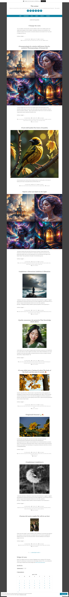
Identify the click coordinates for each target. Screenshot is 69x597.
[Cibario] (36, 11)
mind (29, 453)
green (26, 453)
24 (19, 587)
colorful (22, 453)
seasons (24, 120)
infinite (37, 119)
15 (44, 583)
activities (25, 361)
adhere (28, 361)
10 (19, 583)
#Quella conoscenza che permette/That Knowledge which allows (34, 321)
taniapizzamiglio (28, 39)
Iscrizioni (48, 15)
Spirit (33, 264)
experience (26, 119)
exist (27, 507)
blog (32, 15)
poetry (31, 453)
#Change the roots (34, 26)
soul (29, 120)
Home (20, 15)
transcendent (40, 120)
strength (35, 264)
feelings (29, 119)
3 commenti (35, 456)
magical (38, 545)
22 (44, 585)
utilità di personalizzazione (40, 562)
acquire (20, 361)
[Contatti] (38, 11)
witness (43, 363)
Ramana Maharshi (35, 363)
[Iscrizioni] (41, 11)
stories (47, 453)
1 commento (46, 40)
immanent (34, 119)
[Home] (28, 11)
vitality (44, 120)
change (28, 40)
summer (50, 453)
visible (42, 40)
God (26, 185)
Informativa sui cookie (23, 594)
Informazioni (26, 15)
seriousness (32, 312)
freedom (39, 361)
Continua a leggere (20, 36)
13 (34, 583)
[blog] (33, 11)
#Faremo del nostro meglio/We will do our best (34, 516)
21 (39, 585)
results (38, 40)
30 (49, 587)
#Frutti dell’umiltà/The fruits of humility (34, 128)
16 (49, 583)
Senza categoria (41, 39)
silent (41, 453)
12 (29, 583)
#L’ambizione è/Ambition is (34, 462)
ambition (19, 311)
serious (35, 508)
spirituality (40, 363)
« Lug (18, 592)
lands (36, 545)
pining (30, 508)
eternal (23, 119)
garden (32, 545)
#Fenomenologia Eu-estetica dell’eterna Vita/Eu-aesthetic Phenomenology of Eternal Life (34, 47)
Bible (21, 185)
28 (39, 587)
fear (22, 185)
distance (25, 311)
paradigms (46, 119)
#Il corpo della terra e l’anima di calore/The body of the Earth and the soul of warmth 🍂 (34, 371)
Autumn (19, 453)
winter (35, 454)
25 (24, 587)
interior (34, 507)
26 (29, 587)
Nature (43, 119)
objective (29, 363)
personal (49, 311)
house (34, 545)
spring (45, 453)
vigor (39, 264)
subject (35, 312)
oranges (43, 545)
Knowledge (47, 361)
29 (44, 587)
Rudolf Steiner (28, 264)
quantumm (49, 119)
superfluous (38, 312)
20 (34, 585)
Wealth (43, 185)
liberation (37, 311)
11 (24, 583)
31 (19, 590)
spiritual (41, 185)
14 (39, 583)
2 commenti (48, 185)
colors (19, 119)
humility (30, 185)
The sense (34, 6)
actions (23, 40)
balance (23, 545)
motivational (26, 363)
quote (35, 40)
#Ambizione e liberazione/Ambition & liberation (34, 271)
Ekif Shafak (26, 545)
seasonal (39, 453)
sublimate (31, 120)
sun (37, 264)
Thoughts (34, 120)
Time (37, 120)
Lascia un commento (35, 122)
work (37, 454)
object (47, 311)
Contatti (42, 15)
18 (24, 585)
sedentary (48, 545)
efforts (28, 311)
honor (28, 185)
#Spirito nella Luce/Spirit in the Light (34, 192)
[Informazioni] (30, 11)
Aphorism (25, 40)
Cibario (36, 15)
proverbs (34, 185)
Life (39, 119)
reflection (35, 453)
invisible (33, 40)
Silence (27, 120)
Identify (44, 361)
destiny (33, 361)
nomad (41, 545)
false (33, 311)
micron (41, 119)
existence (30, 311)
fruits (30, 40)
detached (36, 361)
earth (21, 119)
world (41, 264)
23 (49, 585)
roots (40, 40)
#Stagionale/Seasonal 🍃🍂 (34, 415)
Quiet (33, 453)
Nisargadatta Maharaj (42, 311)
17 (19, 585)
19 (29, 585)
